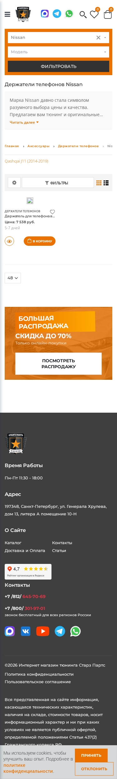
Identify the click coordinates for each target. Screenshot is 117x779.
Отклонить (94, 768)
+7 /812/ (25, 596)
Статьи (59, 550)
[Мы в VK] (25, 631)
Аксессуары (38, 146)
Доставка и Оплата (25, 550)
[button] (83, 15)
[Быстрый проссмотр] (9, 241)
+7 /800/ (25, 608)
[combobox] (58, 37)
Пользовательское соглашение (38, 681)
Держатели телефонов (78, 146)
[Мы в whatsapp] (69, 13)
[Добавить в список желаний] (52, 211)
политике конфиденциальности (28, 768)
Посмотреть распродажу (58, 363)
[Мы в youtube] (43, 631)
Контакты (62, 542)
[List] (106, 182)
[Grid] (99, 182)
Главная (12, 146)
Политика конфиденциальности (39, 674)
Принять (91, 755)
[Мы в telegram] (57, 13)
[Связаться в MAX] (45, 14)
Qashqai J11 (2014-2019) (26, 161)
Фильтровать (58, 66)
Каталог (13, 542)
